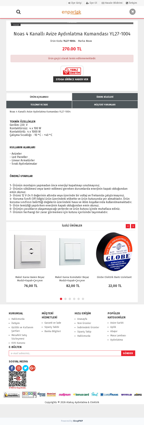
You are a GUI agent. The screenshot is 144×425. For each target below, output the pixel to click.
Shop (78, 421)
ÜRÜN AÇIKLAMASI (39, 97)
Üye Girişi (75, 2)
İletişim (132, 2)
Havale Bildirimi (113, 2)
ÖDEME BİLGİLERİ (104, 97)
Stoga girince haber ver (72, 79)
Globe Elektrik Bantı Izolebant (114, 277)
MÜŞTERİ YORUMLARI (105, 104)
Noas (89, 40)
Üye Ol (93, 2)
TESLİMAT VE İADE (39, 104)
